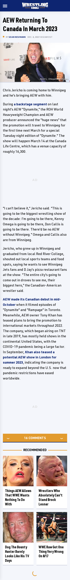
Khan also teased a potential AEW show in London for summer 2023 (29, 357)
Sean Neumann (17, 37)
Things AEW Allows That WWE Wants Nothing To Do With (18, 497)
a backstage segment (30, 104)
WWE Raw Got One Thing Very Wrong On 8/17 (51, 551)
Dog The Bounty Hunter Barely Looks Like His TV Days (17, 554)
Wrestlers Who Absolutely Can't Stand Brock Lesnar (50, 497)
